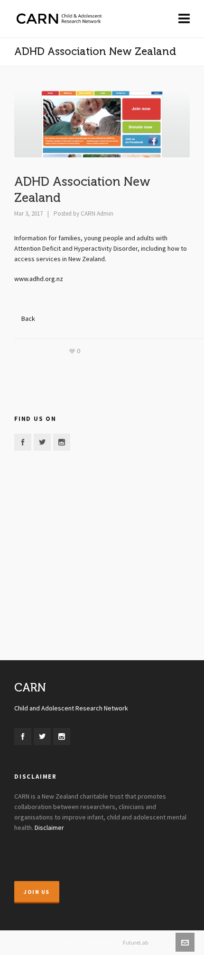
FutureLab (135, 942)
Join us (37, 892)
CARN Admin (97, 213)
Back (28, 319)
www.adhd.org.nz (38, 279)
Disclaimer (49, 828)
